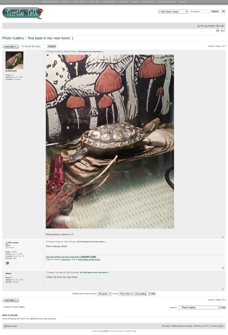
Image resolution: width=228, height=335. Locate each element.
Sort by (115, 293)
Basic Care (94, 2)
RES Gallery (66, 2)
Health (183, 2)
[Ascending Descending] (145, 293)
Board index (12, 326)
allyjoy (8, 273)
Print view (218, 30)
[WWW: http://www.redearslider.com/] (7, 263)
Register (211, 26)
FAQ (202, 26)
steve (8, 245)
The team (166, 326)
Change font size (223, 30)
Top (223, 237)
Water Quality (149, 2)
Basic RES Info (79, 2)
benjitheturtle (11, 71)
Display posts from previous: (85, 293)
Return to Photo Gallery (14, 307)
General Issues (110, 2)
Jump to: (173, 307)
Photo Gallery (13, 38)
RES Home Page (51, 2)
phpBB (105, 331)
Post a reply (7, 45)
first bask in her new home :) (50, 38)
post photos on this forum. (89, 259)
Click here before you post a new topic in (71, 257)
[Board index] (48, 15)
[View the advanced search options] (222, 11)
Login (221, 26)
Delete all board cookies (182, 326)
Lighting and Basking (167, 2)
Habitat (135, 2)
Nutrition (124, 2)
